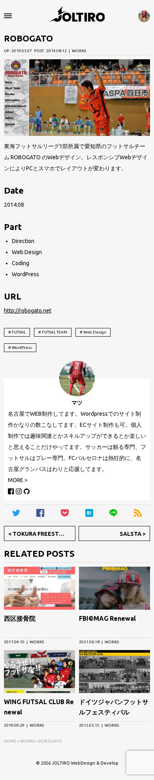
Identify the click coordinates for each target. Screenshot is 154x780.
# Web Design (93, 332)
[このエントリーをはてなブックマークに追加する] (89, 513)
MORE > (18, 480)
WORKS (79, 51)
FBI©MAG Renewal (107, 618)
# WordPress (20, 347)
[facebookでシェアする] (40, 513)
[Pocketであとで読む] (65, 513)
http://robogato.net (27, 310)
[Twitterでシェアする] (16, 513)
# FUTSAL (17, 332)
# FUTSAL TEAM (52, 332)
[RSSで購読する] (138, 513)
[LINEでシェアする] (113, 513)
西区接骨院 (20, 618)
